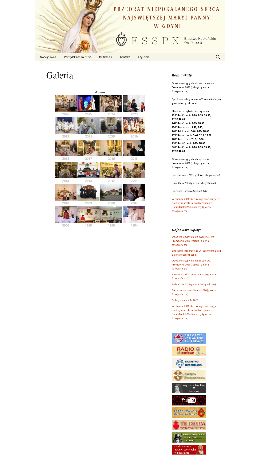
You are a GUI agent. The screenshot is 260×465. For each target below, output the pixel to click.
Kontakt (125, 57)
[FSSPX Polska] (189, 400)
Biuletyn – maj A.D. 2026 (185, 300)
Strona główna (47, 57)
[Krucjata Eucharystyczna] (189, 375)
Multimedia (105, 57)
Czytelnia (143, 57)
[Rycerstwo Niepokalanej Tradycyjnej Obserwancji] (189, 363)
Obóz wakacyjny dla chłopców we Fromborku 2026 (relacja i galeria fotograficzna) (191, 264)
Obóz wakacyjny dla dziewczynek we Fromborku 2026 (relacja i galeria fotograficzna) (193, 240)
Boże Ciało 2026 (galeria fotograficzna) (194, 284)
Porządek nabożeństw (77, 57)
